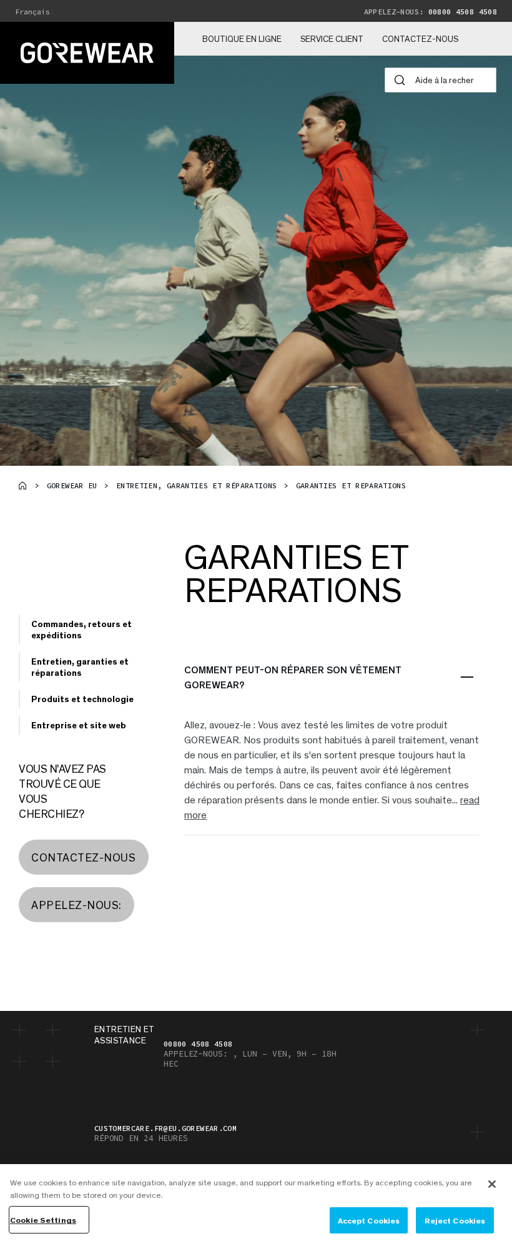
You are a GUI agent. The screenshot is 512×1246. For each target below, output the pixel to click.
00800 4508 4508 (430, 11)
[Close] (492, 1184)
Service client (331, 38)
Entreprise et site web (78, 725)
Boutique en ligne (242, 38)
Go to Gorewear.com (22, 485)
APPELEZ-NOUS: (76, 904)
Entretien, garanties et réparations (196, 485)
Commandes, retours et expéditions (81, 629)
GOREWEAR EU (72, 485)
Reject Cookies (455, 1220)
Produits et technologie (82, 699)
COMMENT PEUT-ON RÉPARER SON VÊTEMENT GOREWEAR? (292, 677)
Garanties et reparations (351, 485)
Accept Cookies (369, 1220)
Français (32, 12)
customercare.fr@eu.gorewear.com (165, 1128)
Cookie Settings (43, 1219)
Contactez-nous (420, 38)
